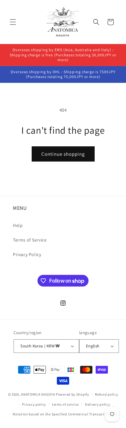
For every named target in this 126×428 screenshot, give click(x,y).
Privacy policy (34, 404)
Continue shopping (63, 154)
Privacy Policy (27, 254)
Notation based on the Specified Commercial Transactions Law (66, 414)
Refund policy (106, 394)
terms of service (65, 404)
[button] (13, 22)
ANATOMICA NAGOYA (38, 394)
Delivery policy (97, 404)
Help (18, 225)
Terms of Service (30, 240)
